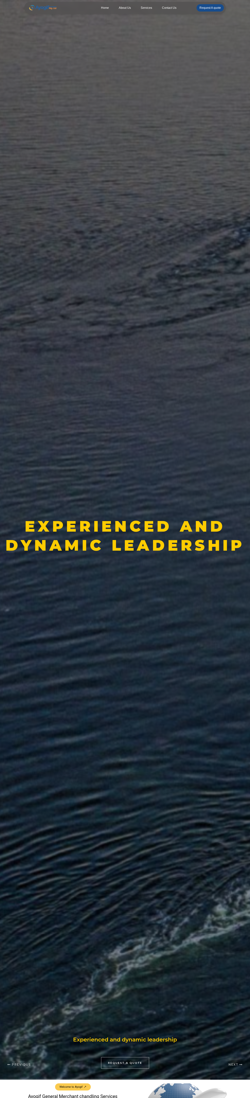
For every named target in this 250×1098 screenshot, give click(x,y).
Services (146, 7)
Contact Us (169, 7)
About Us (125, 7)
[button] (73, 1086)
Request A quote (210, 7)
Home (105, 7)
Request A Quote (125, 1063)
